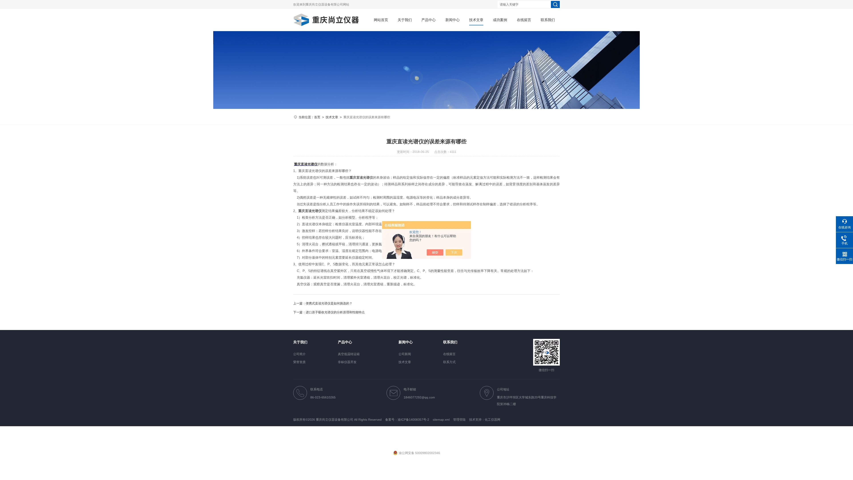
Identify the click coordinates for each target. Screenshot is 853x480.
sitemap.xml (441, 419)
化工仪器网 (492, 419)
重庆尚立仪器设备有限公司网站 (327, 4)
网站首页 (381, 20)
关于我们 (405, 20)
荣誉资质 (299, 362)
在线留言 (524, 20)
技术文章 (476, 20)
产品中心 (428, 20)
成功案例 (500, 20)
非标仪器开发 (347, 362)
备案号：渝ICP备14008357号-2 (407, 419)
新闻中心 (452, 20)
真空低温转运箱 (349, 354)
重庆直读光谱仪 (305, 164)
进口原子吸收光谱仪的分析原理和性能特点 (335, 312)
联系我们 (548, 20)
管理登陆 (459, 419)
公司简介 (299, 354)
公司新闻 (405, 354)
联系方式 (449, 362)
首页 (317, 117)
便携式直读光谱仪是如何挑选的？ (329, 303)
